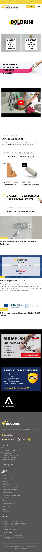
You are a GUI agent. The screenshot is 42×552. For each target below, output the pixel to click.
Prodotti (4, 498)
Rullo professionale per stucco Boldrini (18, 242)
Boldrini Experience (8, 503)
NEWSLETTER (6, 512)
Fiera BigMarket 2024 (12, 280)
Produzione (7, 484)
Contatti (4, 509)
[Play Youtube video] (21, 102)
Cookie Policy (23, 548)
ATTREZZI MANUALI (8, 532)
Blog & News (5, 506)
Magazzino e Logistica (11, 487)
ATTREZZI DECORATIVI (9, 529)
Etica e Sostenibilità (10, 489)
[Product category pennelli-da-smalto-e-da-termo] (31, 44)
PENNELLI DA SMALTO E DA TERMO (14, 524)
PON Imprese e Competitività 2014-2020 (20, 314)
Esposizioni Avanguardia (11, 495)
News (5, 238)
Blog (2, 238)
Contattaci (30, 6)
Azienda (6, 481)
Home (3, 476)
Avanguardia (7, 492)
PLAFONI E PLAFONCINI (10, 527)
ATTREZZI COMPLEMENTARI (11, 535)
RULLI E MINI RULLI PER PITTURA (13, 521)
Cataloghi (4, 501)
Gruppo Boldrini (6, 478)
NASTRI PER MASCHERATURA (12, 538)
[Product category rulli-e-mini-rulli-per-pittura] (11, 44)
